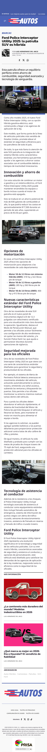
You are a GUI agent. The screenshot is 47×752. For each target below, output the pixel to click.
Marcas (6, 33)
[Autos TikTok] (31, 720)
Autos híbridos (10, 674)
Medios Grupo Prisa (24, 749)
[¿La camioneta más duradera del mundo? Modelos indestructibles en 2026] (23, 591)
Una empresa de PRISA (24, 743)
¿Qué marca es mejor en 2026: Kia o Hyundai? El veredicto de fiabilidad (22, 654)
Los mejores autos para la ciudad (23, 14)
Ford (6, 677)
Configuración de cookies (16, 713)
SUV (39, 674)
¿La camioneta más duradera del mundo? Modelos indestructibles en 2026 (23, 609)
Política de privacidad (27, 710)
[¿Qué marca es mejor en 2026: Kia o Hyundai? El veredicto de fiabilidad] (23, 635)
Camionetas (22, 674)
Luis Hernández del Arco (27, 51)
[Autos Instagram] (28, 720)
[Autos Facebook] (21, 720)
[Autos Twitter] (25, 720)
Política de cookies (32, 713)
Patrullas (32, 674)
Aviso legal (14, 710)
